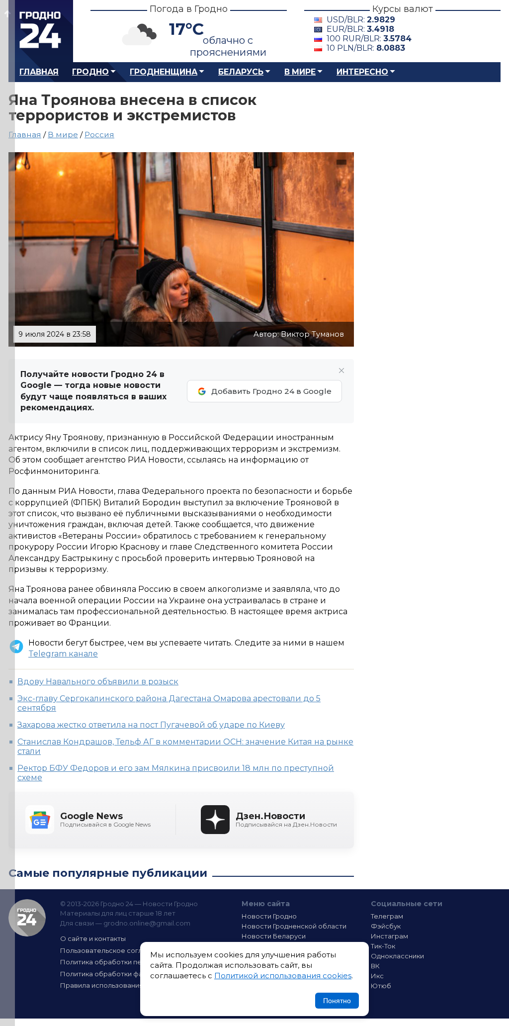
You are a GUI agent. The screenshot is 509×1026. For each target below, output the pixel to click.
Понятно (337, 1001)
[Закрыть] (341, 370)
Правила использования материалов (123, 985)
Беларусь (240, 72)
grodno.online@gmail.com (146, 923)
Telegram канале (63, 653)
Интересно (362, 72)
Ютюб (381, 986)
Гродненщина (163, 72)
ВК (375, 966)
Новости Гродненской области (294, 926)
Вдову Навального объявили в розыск (97, 681)
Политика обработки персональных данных (134, 962)
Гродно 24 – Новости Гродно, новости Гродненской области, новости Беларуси (40, 31)
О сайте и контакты (93, 938)
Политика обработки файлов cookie (121, 974)
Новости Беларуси (274, 936)
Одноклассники (397, 956)
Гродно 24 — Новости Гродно (27, 917)
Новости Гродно (269, 916)
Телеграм (387, 916)
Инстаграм (389, 936)
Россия (99, 134)
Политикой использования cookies (282, 975)
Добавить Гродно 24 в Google (271, 391)
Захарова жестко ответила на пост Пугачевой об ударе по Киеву (151, 725)
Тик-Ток (383, 946)
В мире (300, 72)
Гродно (90, 72)
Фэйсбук (386, 926)
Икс (377, 976)
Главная (39, 72)
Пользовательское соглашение (114, 950)
